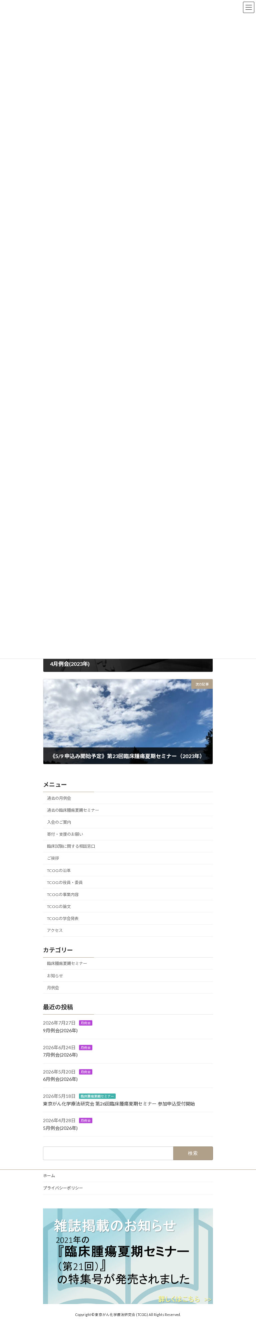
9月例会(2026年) (60, 1030)
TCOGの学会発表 (63, 918)
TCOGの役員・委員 (65, 882)
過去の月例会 (59, 798)
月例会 (53, 987)
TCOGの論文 (59, 906)
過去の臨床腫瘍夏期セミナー (73, 810)
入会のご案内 (59, 822)
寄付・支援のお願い (65, 834)
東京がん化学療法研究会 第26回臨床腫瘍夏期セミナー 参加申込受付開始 (119, 1103)
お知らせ (55, 975)
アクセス (55, 930)
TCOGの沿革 (59, 870)
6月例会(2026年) (60, 1079)
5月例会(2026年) (60, 1128)
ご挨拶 (53, 858)
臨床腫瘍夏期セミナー (67, 963)
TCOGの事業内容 (63, 894)
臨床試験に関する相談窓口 (71, 846)
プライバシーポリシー (63, 1187)
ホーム (49, 1175)
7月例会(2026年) (60, 1055)
